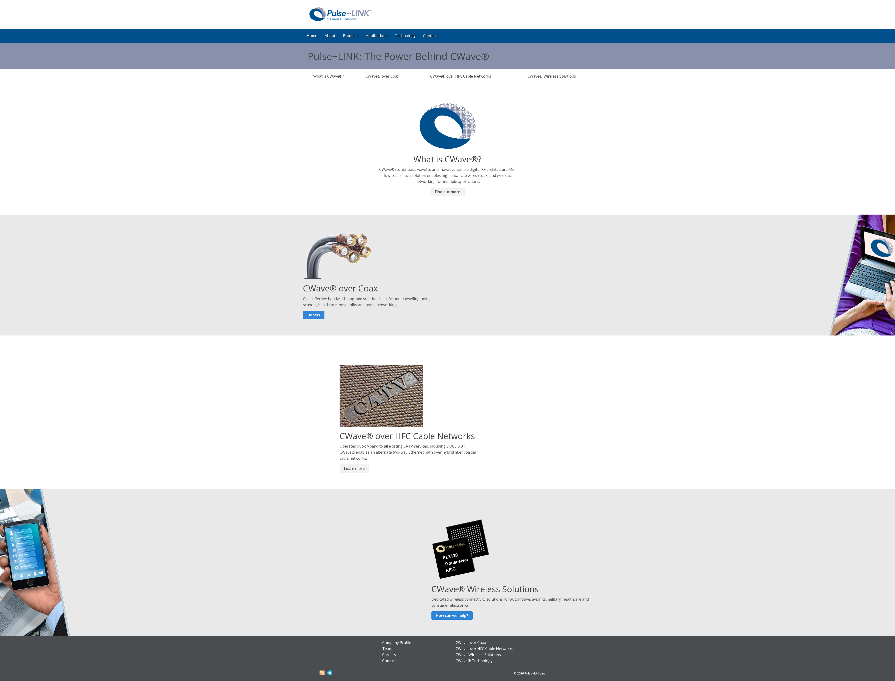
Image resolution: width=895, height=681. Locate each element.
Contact (430, 35)
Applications (376, 35)
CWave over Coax (471, 642)
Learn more (354, 468)
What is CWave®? (328, 76)
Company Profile (396, 642)
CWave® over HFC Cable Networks (460, 76)
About (330, 35)
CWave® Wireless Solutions (551, 76)
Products (350, 35)
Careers (389, 654)
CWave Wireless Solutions (478, 654)
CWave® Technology (474, 660)
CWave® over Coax (382, 76)
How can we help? (452, 615)
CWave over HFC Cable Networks (484, 648)
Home (312, 35)
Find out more (447, 191)
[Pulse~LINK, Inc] (340, 21)
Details (313, 315)
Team (387, 648)
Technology (405, 35)
